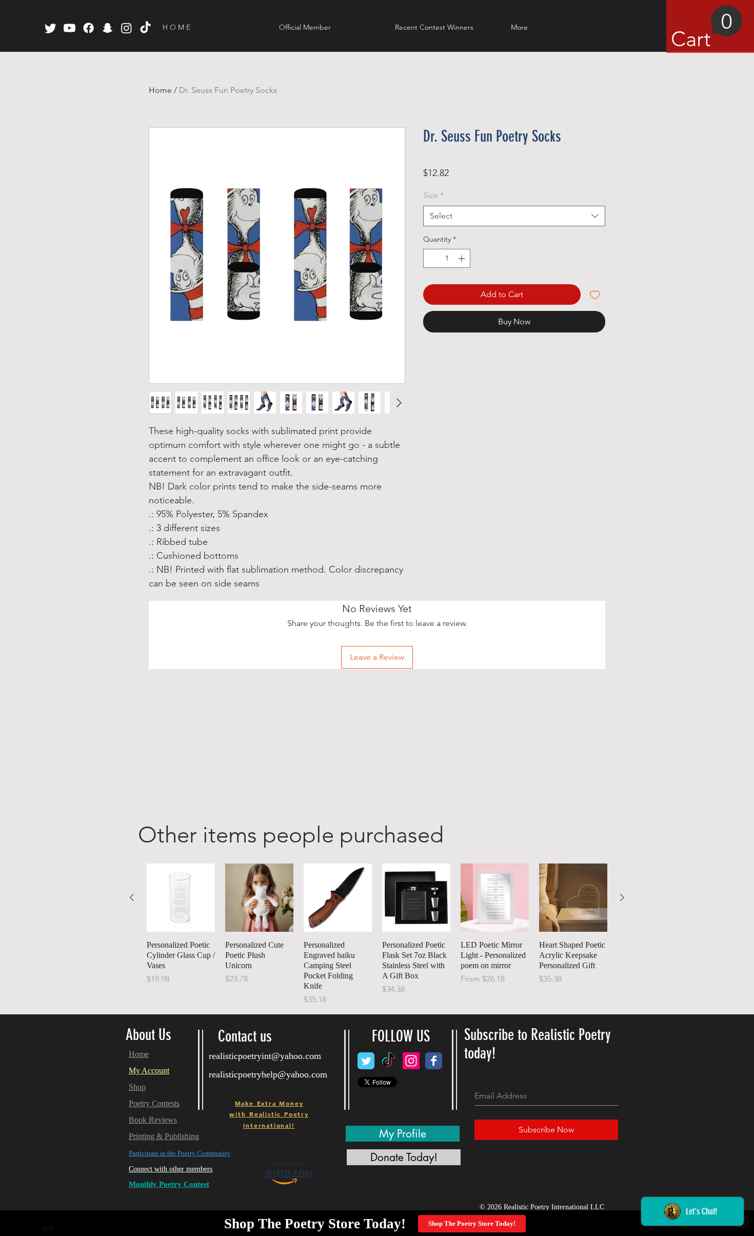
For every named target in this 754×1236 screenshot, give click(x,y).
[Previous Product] (132, 897)
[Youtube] (69, 28)
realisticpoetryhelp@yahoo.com (268, 1074)
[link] (707, 28)
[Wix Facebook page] (433, 1060)
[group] (377, 934)
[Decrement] (431, 258)
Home (160, 90)
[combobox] (514, 216)
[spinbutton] (447, 258)
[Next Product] (622, 897)
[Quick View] (181, 898)
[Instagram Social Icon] (411, 1060)
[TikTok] (145, 28)
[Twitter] (50, 28)
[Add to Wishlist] (595, 294)
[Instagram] (126, 28)
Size (433, 195)
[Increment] (462, 258)
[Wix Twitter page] (366, 1060)
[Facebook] (88, 28)
